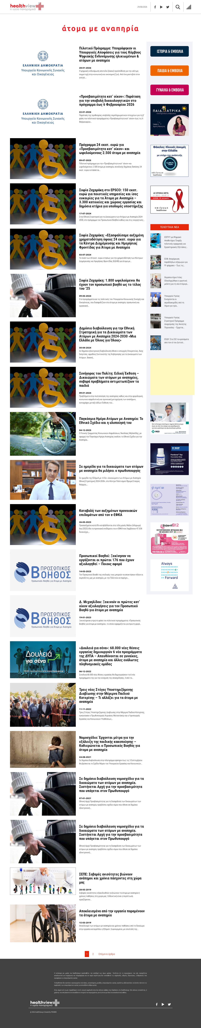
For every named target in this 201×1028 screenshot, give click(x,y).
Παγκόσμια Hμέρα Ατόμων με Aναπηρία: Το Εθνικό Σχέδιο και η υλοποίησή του (111, 421)
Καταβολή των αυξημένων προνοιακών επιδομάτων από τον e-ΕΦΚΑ (108, 512)
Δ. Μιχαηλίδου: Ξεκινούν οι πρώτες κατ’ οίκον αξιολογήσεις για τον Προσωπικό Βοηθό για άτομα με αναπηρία (109, 606)
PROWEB (54, 1012)
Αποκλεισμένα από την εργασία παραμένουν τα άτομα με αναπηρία (112, 913)
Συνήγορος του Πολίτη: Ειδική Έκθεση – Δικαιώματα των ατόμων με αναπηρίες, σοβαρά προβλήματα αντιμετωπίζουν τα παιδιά (109, 379)
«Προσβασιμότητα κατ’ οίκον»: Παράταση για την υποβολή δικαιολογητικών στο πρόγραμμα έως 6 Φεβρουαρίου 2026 (109, 100)
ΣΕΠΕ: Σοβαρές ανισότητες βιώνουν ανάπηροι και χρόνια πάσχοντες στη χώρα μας (110, 878)
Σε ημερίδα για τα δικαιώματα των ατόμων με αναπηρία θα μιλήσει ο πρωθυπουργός (111, 468)
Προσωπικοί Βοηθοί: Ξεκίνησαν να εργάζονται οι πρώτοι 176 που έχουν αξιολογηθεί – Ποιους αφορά (106, 560)
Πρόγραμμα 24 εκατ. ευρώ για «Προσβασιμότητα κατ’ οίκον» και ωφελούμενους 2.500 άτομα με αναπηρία (109, 149)
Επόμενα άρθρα (107, 954)
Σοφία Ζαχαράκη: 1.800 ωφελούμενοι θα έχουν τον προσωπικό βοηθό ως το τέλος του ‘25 (110, 284)
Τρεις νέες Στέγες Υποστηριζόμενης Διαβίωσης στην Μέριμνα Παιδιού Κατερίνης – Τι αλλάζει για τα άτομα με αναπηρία (108, 695)
